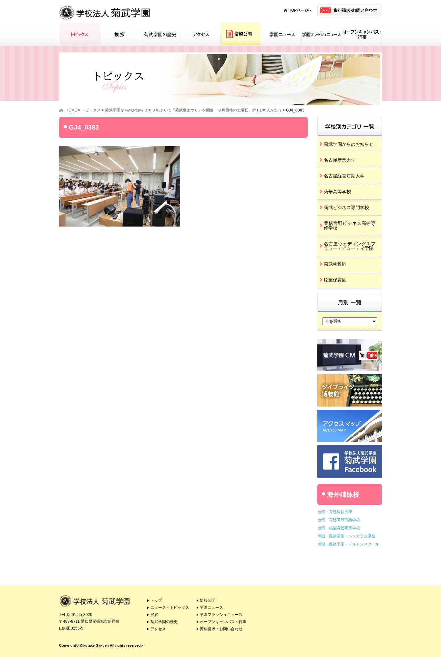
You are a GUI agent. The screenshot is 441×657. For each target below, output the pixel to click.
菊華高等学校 (337, 191)
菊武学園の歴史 (160, 34)
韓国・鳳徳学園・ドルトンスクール (348, 544)
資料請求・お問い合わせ (221, 629)
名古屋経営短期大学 (344, 175)
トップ (156, 600)
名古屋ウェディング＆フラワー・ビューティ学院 (349, 246)
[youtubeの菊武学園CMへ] (349, 341)
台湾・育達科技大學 (334, 512)
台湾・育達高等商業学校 (338, 520)
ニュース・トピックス (169, 607)
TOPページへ (300, 10)
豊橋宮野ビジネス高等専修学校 (349, 225)
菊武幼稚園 (335, 264)
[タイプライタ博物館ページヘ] (349, 376)
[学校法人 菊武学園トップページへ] (105, 6)
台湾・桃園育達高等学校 (338, 528)
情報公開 (241, 34)
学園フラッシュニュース (321, 34)
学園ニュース (281, 34)
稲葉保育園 (335, 279)
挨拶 (119, 34)
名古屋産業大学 (339, 160)
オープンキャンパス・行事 (362, 34)
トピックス (79, 34)
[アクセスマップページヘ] (349, 412)
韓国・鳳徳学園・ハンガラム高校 (346, 536)
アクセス (200, 34)
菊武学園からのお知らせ (349, 144)
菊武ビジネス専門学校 (346, 207)
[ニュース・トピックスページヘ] (349, 119)
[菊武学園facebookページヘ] (349, 448)
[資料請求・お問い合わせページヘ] (349, 10)
